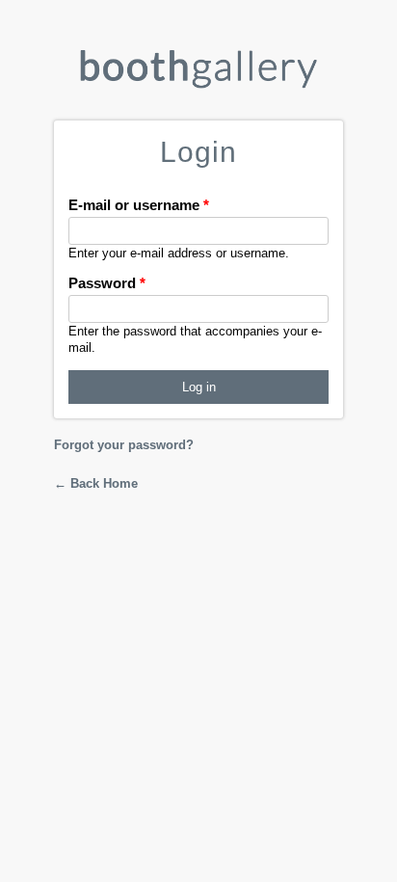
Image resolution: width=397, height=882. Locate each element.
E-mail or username (138, 205)
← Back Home (96, 483)
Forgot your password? (124, 445)
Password (107, 283)
